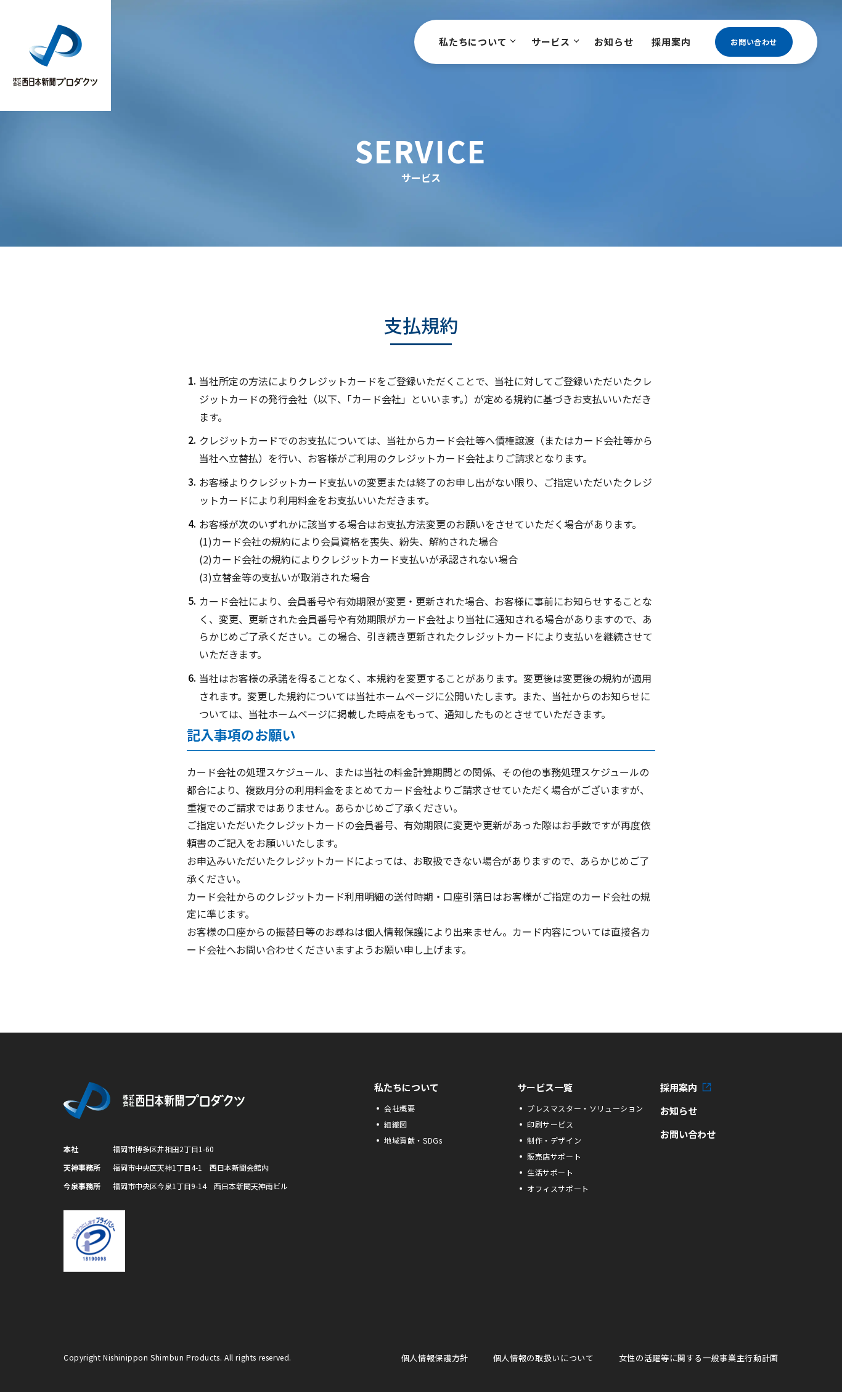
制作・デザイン (554, 1140)
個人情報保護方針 (434, 1358)
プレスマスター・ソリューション (585, 1108)
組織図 (395, 1124)
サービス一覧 (545, 1087)
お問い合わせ (753, 41)
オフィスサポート (558, 1188)
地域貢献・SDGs (413, 1140)
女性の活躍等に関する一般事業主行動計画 (699, 1358)
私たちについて (473, 41)
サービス (550, 41)
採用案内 (671, 41)
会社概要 (399, 1108)
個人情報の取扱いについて (543, 1358)
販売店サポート (554, 1156)
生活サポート (550, 1172)
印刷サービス (550, 1124)
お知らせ (613, 41)
